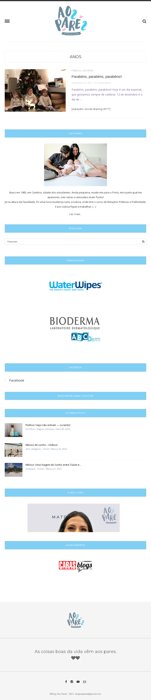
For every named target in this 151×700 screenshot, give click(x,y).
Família (76, 71)
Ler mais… (75, 214)
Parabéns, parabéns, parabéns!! (97, 77)
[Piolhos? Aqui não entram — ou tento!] (13, 429)
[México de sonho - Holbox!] (13, 449)
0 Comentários (103, 83)
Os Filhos (30, 429)
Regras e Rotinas (45, 429)
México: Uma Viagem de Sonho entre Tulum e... (53, 464)
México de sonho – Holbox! (42, 445)
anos (75, 56)
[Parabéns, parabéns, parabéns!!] (35, 90)
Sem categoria (33, 448)
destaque (30, 468)
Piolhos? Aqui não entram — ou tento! (48, 425)
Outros (88, 71)
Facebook (16, 380)
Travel (45, 448)
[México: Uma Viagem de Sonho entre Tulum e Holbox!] (13, 469)
